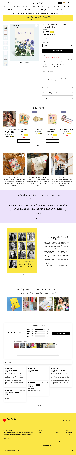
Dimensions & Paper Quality (49, 93)
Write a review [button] (61, 333)
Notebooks (26, 7)
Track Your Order (59, 436)
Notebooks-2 (47, 24)
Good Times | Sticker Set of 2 (52, 130)
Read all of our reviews (38, 199)
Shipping (58, 441)
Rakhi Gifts (17, 7)
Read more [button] (8, 383)
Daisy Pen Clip (38, 129)
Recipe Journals (50, 7)
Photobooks (8, 7)
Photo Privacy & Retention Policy (46, 445)
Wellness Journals (38, 7)
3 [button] (38, 405)
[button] (46, 34)
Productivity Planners (59, 10)
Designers (41, 436)
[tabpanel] (9, 126)
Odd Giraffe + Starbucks (15, 10)
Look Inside (16, 25)
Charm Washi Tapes (66, 129)
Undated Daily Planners (43, 10)
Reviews (40, 434)
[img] (8, 368)
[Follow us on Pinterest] (72, 450)
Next (73, 124)
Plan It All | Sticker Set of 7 (24, 130)
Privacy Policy (69, 432)
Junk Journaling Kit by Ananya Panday (37, 13)
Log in (60, 2)
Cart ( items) (69, 2)
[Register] (33, 438)
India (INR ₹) (65, 420)
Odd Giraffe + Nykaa (57, 13)
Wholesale (41, 443)
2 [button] (36, 405)
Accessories (23, 133)
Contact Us (58, 432)
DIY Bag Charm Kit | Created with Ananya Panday (9, 131)
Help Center (58, 434)
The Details (45, 88)
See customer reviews (47, 39)
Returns (57, 438)
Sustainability (41, 441)
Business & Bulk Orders (44, 438)
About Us (41, 432)
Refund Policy (69, 436)
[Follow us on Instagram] (70, 450)
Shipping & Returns (47, 98)
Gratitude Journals (63, 7)
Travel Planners (29, 10)
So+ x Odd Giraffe (18, 13)
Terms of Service (69, 434)
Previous (3, 124)
